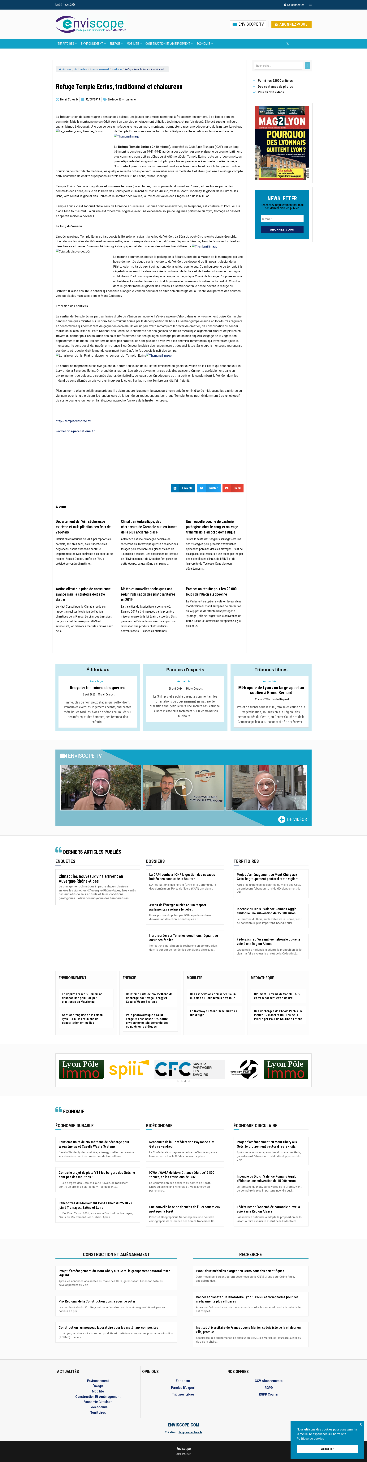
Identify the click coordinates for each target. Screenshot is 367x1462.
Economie (203, 43)
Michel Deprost (106, 694)
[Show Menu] (310, 5)
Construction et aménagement (167, 43)
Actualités (80, 69)
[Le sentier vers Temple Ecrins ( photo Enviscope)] (127, 136)
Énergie (115, 43)
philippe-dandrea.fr (190, 1432)
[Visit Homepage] (91, 24)
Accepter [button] (327, 1449)
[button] (100, 787)
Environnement (92, 43)
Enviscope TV (250, 24)
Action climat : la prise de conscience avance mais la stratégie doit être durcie (83, 594)
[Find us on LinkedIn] (300, 44)
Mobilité (133, 43)
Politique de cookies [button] (310, 1438)
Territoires (66, 43)
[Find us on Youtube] (294, 44)
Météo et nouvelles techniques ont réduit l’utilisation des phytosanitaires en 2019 (148, 594)
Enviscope (183, 1449)
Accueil (66, 69)
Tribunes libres (271, 669)
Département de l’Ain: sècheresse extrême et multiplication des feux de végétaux (83, 526)
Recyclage (96, 681)
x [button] (361, 1424)
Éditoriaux (97, 669)
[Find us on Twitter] (287, 44)
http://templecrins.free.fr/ (73, 421)
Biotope (117, 69)
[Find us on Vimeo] (306, 44)
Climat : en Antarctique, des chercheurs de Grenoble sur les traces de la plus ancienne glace (149, 526)
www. (75, 431)
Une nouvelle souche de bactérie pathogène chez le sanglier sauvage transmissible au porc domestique (212, 526)
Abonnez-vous (293, 24)
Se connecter (295, 5)
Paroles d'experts (185, 669)
